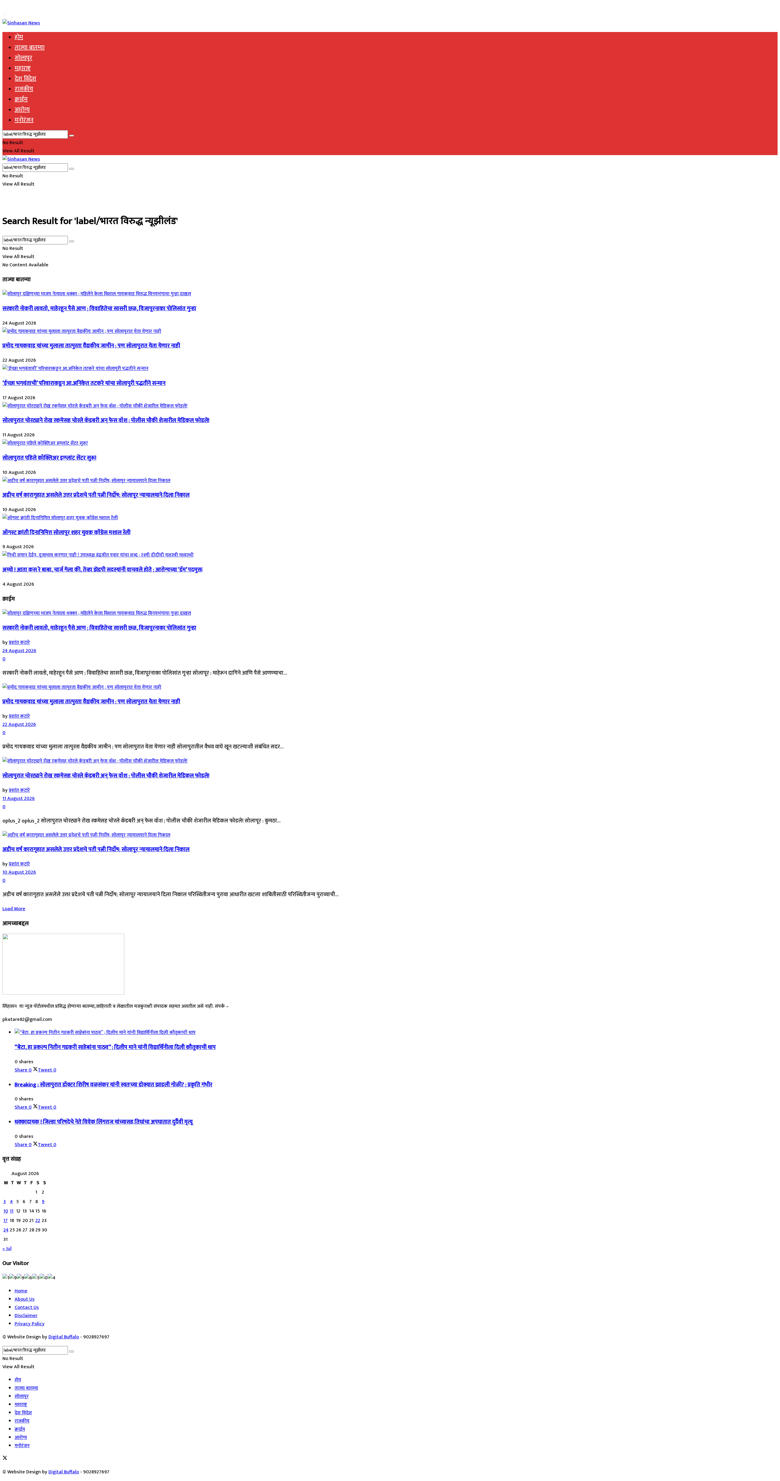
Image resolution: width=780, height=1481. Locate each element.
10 (5, 1211)
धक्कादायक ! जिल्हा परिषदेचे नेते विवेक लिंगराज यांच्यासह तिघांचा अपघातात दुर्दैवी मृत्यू (104, 1122)
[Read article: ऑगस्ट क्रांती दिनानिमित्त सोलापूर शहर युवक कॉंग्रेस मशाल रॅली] (390, 518)
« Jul (7, 1249)
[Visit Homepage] (21, 23)
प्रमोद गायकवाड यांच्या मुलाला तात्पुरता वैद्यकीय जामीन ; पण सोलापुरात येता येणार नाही (91, 345)
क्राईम (21, 99)
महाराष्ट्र (23, 68)
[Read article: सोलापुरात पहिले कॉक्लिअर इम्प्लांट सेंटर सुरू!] (390, 443)
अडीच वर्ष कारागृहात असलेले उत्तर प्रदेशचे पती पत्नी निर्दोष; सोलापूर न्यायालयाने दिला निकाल (96, 495)
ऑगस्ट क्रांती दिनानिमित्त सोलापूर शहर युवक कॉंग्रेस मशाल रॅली (66, 532)
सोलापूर (23, 58)
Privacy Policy (29, 1324)
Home (21, 1291)
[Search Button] (71, 136)
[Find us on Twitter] (4, 15)
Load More (13, 909)
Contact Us (27, 1307)
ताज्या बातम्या (29, 47)
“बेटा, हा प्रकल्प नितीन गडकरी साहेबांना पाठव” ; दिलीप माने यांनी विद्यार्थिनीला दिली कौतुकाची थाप (115, 1047)
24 (6, 1230)
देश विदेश (25, 78)
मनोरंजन (24, 120)
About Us (24, 1299)
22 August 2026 (19, 724)
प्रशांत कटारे (19, 642)
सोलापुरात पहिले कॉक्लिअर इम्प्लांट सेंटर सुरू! (49, 458)
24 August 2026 (19, 651)
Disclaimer (26, 1316)
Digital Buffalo (63, 1337)
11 (11, 1211)
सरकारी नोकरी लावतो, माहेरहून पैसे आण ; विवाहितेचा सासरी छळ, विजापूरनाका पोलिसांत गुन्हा (99, 308)
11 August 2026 (18, 798)
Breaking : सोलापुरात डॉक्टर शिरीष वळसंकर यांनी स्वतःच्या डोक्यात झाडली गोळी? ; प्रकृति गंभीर (113, 1084)
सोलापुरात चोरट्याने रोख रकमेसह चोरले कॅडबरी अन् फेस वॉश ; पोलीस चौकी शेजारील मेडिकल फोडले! (105, 420)
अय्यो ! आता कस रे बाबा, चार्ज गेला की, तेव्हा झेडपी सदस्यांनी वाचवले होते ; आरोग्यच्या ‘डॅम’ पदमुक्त (102, 569)
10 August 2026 (19, 872)
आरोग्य (22, 110)
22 (37, 1220)
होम (19, 37)
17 (5, 1220)
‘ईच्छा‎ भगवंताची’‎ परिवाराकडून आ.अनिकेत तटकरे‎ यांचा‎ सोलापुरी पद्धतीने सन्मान (83, 383)
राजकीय (24, 89)
